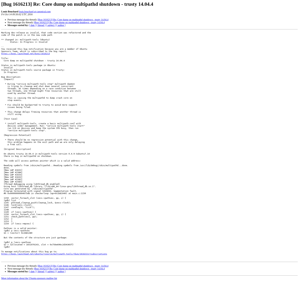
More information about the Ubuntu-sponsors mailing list (29, 278)
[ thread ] (41, 25)
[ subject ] (51, 25)
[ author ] (60, 25)
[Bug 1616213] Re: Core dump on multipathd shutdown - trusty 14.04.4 (73, 19)
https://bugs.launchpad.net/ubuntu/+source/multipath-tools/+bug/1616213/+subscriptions (54, 254)
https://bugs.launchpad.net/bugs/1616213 (25, 53)
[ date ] (32, 25)
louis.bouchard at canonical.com (35, 11)
